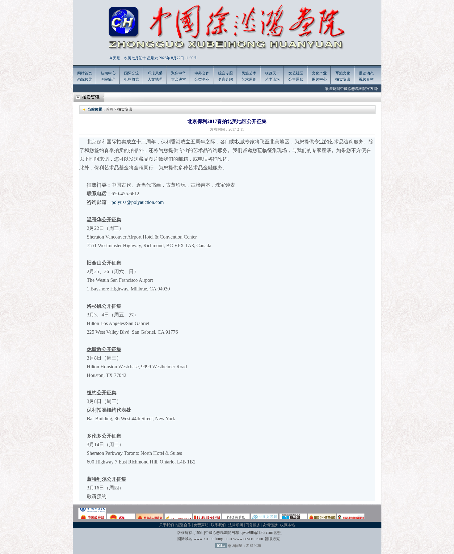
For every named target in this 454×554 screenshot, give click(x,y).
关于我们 (166, 525)
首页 (109, 109)
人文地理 (155, 79)
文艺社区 (295, 73)
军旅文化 (342, 73)
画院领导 (84, 79)
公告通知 (295, 79)
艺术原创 (249, 79)
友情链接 (270, 525)
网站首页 (84, 73)
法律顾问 (235, 525)
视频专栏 (366, 79)
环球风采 (155, 73)
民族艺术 (249, 73)
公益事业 (202, 79)
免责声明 (201, 525)
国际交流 (131, 73)
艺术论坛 (272, 79)
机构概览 (131, 79)
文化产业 (319, 73)
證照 (278, 533)
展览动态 (366, 73)
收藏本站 (287, 525)
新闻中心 (108, 73)
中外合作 (202, 73)
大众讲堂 (178, 79)
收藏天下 (272, 73)
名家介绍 (225, 79)
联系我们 (218, 525)
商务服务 (253, 525)
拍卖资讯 (342, 79)
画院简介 (108, 79)
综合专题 (225, 73)
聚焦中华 (178, 73)
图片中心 (319, 79)
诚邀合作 (183, 525)
